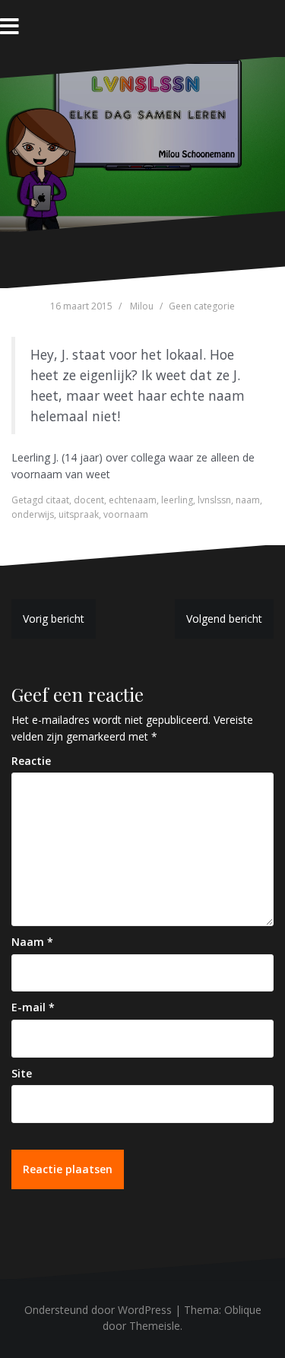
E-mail (33, 1007)
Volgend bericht (224, 618)
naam (248, 499)
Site (21, 1073)
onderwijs (32, 514)
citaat (57, 499)
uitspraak (79, 514)
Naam (32, 941)
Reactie (31, 761)
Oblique (242, 1309)
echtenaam (133, 499)
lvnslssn (214, 499)
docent (89, 499)
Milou (142, 306)
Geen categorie (202, 306)
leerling (177, 499)
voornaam (125, 514)
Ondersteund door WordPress (98, 1309)
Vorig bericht (53, 618)
